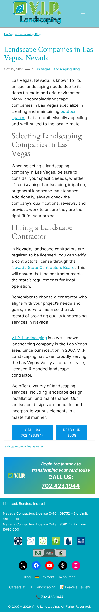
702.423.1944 (61, 486)
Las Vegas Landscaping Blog (22, 34)
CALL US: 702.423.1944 (32, 432)
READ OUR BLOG (71, 432)
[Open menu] (83, 14)
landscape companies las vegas (23, 446)
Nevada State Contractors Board (43, 267)
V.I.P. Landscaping (29, 337)
